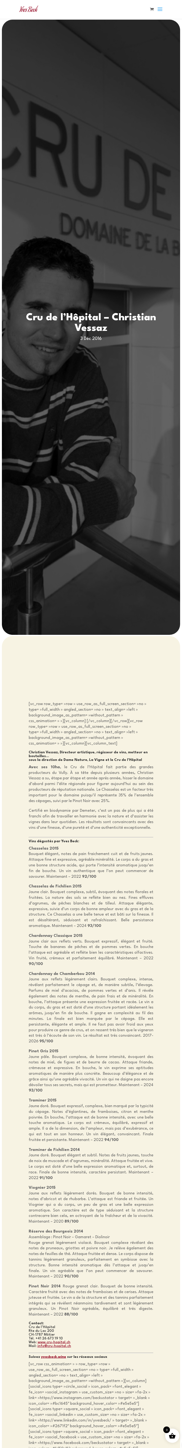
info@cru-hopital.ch (54, 1346)
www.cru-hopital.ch (54, 1342)
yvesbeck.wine (53, 1357)
